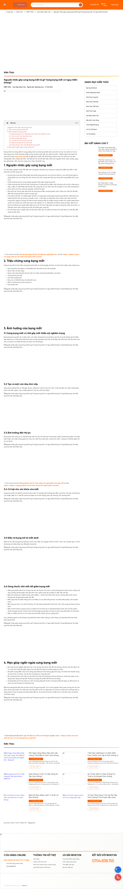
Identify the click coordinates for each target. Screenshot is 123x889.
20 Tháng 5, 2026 (105, 178)
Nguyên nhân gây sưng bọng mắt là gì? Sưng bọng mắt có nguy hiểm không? (81, 12)
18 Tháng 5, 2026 (94, 801)
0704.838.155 (11, 866)
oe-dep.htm (31, 738)
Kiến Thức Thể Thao (92, 106)
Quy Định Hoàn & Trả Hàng (41, 867)
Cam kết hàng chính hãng (14, 863)
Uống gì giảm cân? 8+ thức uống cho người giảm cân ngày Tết (41, 483)
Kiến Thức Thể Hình (92, 102)
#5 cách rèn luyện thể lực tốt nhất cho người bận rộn (38, 254)
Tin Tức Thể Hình (91, 129)
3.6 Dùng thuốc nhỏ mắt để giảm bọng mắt (24, 145)
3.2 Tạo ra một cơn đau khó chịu (20, 136)
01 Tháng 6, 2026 (105, 155)
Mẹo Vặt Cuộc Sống (92, 120)
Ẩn (77, 123)
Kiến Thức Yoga (91, 111)
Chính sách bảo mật (39, 862)
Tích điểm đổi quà (68, 864)
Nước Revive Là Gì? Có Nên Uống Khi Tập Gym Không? (107, 173)
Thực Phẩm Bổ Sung (92, 125)
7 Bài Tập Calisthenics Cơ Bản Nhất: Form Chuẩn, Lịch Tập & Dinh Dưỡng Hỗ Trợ (107, 161)
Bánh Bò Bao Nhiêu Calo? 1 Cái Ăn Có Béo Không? (44, 796)
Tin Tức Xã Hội (90, 134)
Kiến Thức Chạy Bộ (92, 97)
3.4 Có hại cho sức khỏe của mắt (20, 140)
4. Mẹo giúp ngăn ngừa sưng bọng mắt (20, 147)
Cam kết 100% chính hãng (71, 859)
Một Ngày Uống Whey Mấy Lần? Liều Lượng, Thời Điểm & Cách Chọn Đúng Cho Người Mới (107, 149)
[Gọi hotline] (118, 877)
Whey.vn (24, 885)
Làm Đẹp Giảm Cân (44, 12)
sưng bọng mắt (20, 156)
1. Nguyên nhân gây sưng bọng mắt (19, 127)
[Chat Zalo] (118, 869)
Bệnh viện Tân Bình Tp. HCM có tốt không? (34, 736)
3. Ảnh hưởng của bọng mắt (17, 132)
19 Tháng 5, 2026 (36, 801)
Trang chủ (9, 12)
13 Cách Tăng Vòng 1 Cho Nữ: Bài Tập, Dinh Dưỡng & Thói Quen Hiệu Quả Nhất (102, 796)
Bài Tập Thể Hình (91, 88)
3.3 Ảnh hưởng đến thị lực (18, 138)
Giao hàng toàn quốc (70, 862)
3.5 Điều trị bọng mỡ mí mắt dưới (20, 143)
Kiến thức (19, 12)
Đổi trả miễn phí (68, 867)
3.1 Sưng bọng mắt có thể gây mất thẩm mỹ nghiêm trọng (29, 134)
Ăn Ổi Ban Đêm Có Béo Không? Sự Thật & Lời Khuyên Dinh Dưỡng (107, 184)
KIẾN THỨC (30, 12)
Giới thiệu (36, 859)
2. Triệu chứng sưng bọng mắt (17, 129)
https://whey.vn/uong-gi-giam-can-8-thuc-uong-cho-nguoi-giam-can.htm (31, 485)
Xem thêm (35, 767)
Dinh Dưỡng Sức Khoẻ (93, 92)
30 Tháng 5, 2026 (105, 167)
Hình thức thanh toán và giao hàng (44, 864)
